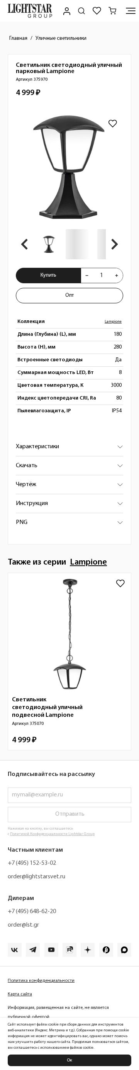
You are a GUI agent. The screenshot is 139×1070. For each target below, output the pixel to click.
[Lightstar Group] (30, 11)
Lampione (113, 321)
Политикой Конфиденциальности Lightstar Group (52, 834)
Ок (69, 1060)
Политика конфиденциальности (41, 980)
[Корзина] (112, 11)
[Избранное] (97, 11)
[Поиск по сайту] (81, 11)
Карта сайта (20, 994)
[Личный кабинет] (66, 11)
